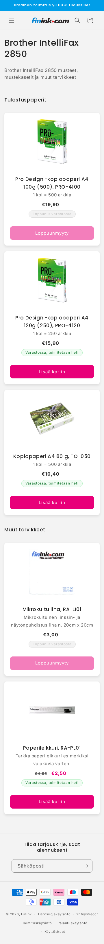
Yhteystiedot (87, 914)
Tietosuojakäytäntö (54, 914)
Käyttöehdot (55, 932)
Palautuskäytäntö (73, 923)
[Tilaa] (85, 866)
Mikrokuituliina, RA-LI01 (52, 609)
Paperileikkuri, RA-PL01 (52, 747)
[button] (11, 20)
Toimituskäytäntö (37, 923)
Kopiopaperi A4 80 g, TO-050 (52, 456)
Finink (26, 914)
